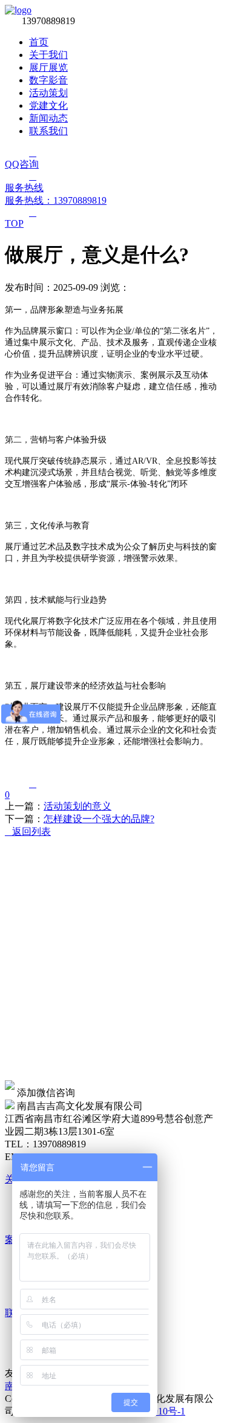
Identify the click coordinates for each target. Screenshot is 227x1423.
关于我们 (48, 55)
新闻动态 (48, 118)
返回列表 (28, 831)
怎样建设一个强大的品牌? (99, 819)
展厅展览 (48, 67)
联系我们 (48, 131)
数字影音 (48, 80)
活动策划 (48, 93)
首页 (38, 42)
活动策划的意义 (77, 806)
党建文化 (48, 105)
